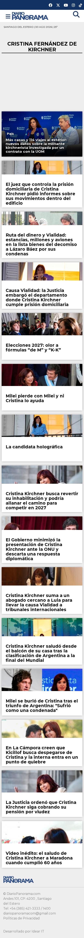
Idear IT (38, 931)
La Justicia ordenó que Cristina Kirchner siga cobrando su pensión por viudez (41, 807)
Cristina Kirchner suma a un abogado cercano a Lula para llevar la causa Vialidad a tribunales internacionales (39, 602)
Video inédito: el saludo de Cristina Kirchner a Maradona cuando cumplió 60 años (39, 858)
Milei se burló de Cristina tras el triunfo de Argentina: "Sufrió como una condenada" (42, 705)
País (10, 134)
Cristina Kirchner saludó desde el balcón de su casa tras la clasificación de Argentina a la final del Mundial (41, 653)
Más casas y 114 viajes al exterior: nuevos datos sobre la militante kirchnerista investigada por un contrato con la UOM (36, 146)
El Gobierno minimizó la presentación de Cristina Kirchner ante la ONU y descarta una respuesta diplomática (34, 549)
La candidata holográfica (34, 446)
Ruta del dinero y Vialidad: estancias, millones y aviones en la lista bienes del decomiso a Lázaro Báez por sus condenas (41, 244)
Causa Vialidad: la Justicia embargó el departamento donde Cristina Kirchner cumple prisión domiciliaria (37, 297)
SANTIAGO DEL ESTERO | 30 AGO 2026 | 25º (30, 26)
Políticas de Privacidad (21, 918)
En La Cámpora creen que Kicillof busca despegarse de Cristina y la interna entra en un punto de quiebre (42, 754)
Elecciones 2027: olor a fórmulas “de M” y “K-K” (33, 347)
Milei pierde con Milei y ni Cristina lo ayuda (35, 398)
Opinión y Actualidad (24, 338)
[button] (8, 16)
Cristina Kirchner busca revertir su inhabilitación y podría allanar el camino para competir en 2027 (42, 500)
